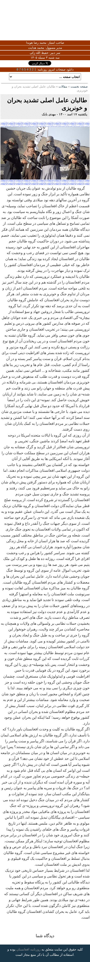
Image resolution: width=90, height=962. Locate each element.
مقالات (63, 86)
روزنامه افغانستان (28, 949)
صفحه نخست (79, 86)
